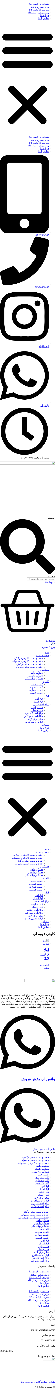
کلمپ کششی (36, 693)
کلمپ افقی (37, 684)
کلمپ (46, 681)
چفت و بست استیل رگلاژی (29, 664)
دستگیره (44, 670)
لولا (47, 696)
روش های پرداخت (40, 6)
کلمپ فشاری (36, 690)
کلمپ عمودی (36, 687)
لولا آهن (39, 698)
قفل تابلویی (37, 707)
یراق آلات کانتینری (34, 713)
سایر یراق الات (35, 719)
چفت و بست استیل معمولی (29, 667)
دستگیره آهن (36, 672)
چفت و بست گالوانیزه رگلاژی (28, 658)
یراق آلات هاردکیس (33, 716)
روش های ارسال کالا (38, 12)
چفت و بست (42, 655)
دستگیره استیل (35, 675)
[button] (27, 77)
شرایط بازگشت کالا (39, 9)
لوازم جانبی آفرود (34, 722)
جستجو (51, 517)
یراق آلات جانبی (41, 704)
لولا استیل (38, 701)
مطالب (45, 725)
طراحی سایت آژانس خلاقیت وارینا (37, 1382)
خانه (47, 652)
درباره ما (44, 15)
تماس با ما (43, 18)
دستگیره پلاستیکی (34, 678)
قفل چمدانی (37, 710)
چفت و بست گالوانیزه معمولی (27, 661)
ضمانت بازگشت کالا (39, 4)
